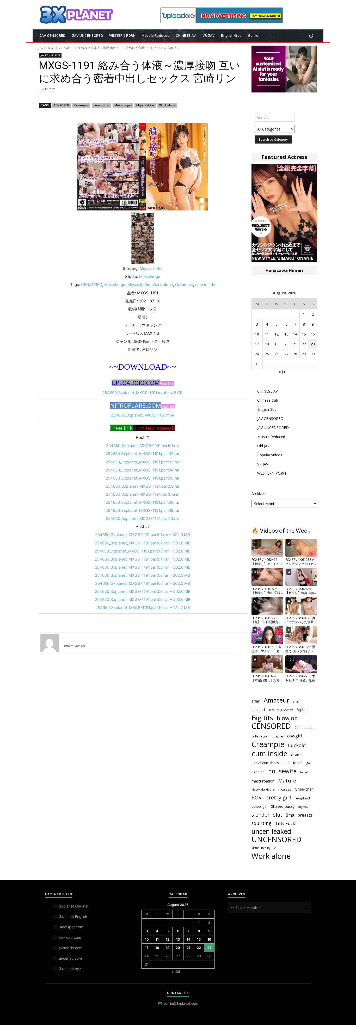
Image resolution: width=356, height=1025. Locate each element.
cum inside (101, 105)
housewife (282, 771)
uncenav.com (70, 958)
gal (308, 763)
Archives (258, 493)
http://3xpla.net (74, 646)
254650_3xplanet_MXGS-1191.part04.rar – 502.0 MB (143, 559)
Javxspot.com (71, 927)
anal (296, 701)
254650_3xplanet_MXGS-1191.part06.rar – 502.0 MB (142, 575)
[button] (311, 36)
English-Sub (267, 409)
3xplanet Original (73, 906)
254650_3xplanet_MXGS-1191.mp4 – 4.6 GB (142, 392)
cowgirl (294, 735)
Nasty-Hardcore (263, 789)
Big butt (303, 709)
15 (304, 334)
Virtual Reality (260, 848)
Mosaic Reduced (271, 436)
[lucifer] (49, 643)
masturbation (262, 781)
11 (267, 334)
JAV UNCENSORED (273, 427)
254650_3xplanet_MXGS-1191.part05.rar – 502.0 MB (143, 567)
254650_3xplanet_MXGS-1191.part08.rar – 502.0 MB (143, 591)
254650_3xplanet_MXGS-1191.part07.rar (142, 494)
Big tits (262, 717)
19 (276, 343)
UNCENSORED (276, 839)
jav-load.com (70, 937)
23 (313, 343)
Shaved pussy (282, 806)
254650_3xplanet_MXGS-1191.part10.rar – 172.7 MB (142, 607)
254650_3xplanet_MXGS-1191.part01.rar (142, 445)
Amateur (276, 700)
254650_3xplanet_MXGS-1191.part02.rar (143, 453)
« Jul (282, 371)
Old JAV (263, 445)
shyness (303, 807)
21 (295, 343)
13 (286, 334)
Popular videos (269, 454)
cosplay (278, 736)
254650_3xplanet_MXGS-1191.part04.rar (143, 470)
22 (304, 343)
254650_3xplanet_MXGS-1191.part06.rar (143, 486)
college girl (259, 736)
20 (286, 343)
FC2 (286, 762)
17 (257, 343)
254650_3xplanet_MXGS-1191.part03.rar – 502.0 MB (143, 551)
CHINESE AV (267, 391)
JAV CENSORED (49, 48)
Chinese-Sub (267, 400)
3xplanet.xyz (70, 968)
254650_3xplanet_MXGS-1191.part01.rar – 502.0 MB (142, 534)
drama (297, 754)
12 (276, 334)
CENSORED (61, 105)
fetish (298, 762)
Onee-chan (304, 789)
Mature (287, 780)
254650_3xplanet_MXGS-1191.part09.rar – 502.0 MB (143, 599)
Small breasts (299, 815)
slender (260, 814)
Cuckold (297, 745)
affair (255, 701)
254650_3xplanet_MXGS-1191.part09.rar (143, 510)
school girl (259, 806)
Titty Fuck (285, 823)
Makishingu (122, 105)
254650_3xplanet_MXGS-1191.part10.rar (142, 518)
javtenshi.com (70, 948)
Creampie (81, 105)
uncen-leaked (271, 831)
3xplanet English (73, 916)
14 (295, 334)
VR (276, 848)
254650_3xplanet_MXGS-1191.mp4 (143, 415)
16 (313, 334)
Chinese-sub (304, 727)
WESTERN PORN (271, 473)
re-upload (302, 798)
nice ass (284, 789)
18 (267, 343)
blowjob (287, 718)
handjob (258, 772)
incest (304, 772)
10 (257, 334)
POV (256, 797)
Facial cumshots (265, 762)
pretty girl (278, 797)
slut (277, 814)
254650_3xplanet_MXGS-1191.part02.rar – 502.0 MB (143, 543)
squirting (261, 823)
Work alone (167, 105)
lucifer (70, 638)
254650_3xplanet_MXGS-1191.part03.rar (143, 461)
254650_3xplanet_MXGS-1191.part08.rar (143, 502)
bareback (258, 709)
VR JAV (262, 464)
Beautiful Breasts (281, 710)
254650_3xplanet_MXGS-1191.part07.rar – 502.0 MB (142, 583)
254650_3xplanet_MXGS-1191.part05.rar (143, 478)
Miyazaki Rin (145, 105)
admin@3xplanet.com (180, 1003)
